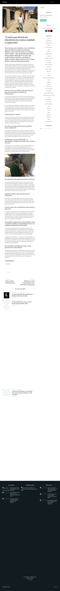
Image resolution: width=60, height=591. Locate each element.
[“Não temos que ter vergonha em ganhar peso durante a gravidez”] (5, 500)
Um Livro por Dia (48, 121)
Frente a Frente (49, 69)
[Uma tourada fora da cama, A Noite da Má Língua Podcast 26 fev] (6, 343)
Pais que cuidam (49, 88)
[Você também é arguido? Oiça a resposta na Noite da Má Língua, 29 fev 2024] (30, 531)
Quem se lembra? (48, 103)
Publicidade (48, 99)
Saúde (12, 35)
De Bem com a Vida (49, 58)
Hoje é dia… (48, 71)
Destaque (14, 292)
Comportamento (48, 53)
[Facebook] (46, 31)
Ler (18, 292)
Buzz (49, 49)
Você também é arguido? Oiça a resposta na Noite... (30, 577)
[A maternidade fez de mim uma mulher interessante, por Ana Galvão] (43, 496)
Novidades (7, 35)
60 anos (48, 38)
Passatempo (48, 90)
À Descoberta (49, 40)
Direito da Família (48, 64)
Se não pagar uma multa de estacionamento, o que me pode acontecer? (52, 502)
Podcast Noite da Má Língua (48, 95)
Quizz (49, 106)
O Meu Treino (49, 86)
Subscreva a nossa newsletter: (46, 15)
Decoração (49, 60)
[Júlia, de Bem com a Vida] (4, 2)
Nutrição (48, 84)
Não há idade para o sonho (48, 77)
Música (48, 75)
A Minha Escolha (49, 43)
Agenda (48, 45)
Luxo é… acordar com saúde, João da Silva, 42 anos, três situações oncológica (52, 489)
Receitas (49, 108)
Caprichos (49, 51)
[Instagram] (51, 31)
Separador (49, 114)
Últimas (48, 119)
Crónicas (48, 56)
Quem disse (48, 101)
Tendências (48, 116)
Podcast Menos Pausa (48, 93)
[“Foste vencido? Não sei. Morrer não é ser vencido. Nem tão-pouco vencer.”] (5, 494)
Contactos (52, 2)
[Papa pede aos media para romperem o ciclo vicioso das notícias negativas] (5, 488)
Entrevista (49, 66)
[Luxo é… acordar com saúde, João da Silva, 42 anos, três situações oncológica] (43, 489)
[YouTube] (49, 31)
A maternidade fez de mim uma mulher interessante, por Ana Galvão (52, 495)
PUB (49, 97)
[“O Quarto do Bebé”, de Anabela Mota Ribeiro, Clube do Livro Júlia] (6, 295)
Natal (49, 80)
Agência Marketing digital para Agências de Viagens (13, 586)
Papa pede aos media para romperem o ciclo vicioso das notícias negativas (10, 489)
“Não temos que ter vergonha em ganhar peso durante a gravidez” (14, 500)
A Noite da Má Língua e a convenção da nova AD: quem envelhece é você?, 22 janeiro (22, 392)
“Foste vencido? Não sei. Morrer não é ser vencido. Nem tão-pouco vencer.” (15, 494)
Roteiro (48, 110)
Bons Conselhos (49, 47)
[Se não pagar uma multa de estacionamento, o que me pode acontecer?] (43, 502)
